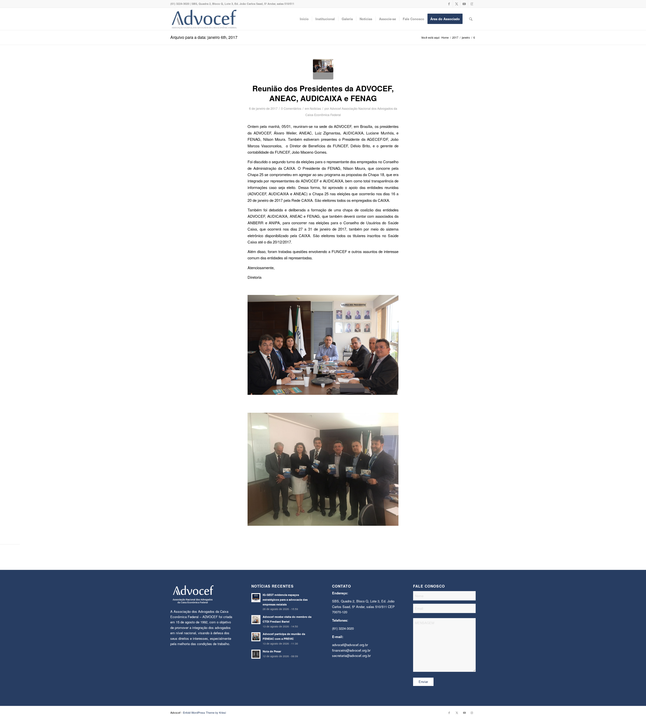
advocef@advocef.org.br (350, 644)
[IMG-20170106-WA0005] (323, 69)
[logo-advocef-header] (204, 19)
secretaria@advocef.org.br (351, 655)
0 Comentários (291, 108)
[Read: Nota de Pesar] (255, 654)
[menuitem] (304, 19)
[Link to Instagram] (472, 4)
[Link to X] (456, 4)
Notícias (315, 108)
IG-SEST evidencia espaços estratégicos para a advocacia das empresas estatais (285, 599)
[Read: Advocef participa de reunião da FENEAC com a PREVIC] (255, 636)
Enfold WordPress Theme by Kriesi (204, 712)
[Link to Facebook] (449, 4)
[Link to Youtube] (464, 4)
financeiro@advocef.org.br (351, 650)
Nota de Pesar (272, 651)
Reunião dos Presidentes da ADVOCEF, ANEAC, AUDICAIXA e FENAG (323, 93)
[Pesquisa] (471, 19)
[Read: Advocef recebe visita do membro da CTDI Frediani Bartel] (255, 619)
